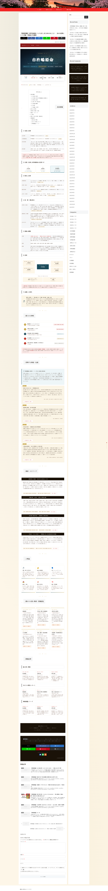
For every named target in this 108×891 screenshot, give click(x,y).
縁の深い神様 (34, 120)
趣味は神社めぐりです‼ (26, 45)
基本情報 (32, 94)
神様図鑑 (32, 45)
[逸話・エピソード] (106, 445)
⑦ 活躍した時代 (35, 107)
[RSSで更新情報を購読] (45, 754)
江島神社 (42, 740)
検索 (70, 14)
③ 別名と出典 (35, 100)
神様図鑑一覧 (36, 727)
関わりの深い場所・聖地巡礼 (37, 116)
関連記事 (32, 118)
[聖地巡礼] (106, 447)
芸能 (51, 740)
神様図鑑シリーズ (35, 123)
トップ (30, 727)
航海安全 (47, 740)
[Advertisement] (42, 23)
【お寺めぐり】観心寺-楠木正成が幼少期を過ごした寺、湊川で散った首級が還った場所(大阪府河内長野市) (79, 34)
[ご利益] (106, 446)
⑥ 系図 (33, 105)
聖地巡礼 (48, 727)
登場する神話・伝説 (35, 110)
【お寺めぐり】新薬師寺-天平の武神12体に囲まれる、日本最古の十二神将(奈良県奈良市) (78, 54)
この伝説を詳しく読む (27, 420)
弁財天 (38, 740)
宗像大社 (28, 740)
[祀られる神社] (106, 443)
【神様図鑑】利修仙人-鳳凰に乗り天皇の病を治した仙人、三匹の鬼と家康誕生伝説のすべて (79, 27)
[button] (61, 38)
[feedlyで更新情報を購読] (43, 754)
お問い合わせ (54, 727)
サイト (21, 863)
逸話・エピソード (34, 112)
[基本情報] (106, 442)
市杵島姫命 (33, 740)
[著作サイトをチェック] (40, 754)
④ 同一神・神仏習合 (36, 101)
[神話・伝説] (106, 444)
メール (22, 859)
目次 (37, 92)
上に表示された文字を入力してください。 (30, 871)
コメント (23, 841)
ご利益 (32, 114)
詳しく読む (54, 493)
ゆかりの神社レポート (36, 121)
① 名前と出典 (35, 96)
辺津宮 (58, 740)
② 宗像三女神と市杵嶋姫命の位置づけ (39, 98)
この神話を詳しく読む (27, 401)
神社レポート (42, 727)
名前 (22, 854)
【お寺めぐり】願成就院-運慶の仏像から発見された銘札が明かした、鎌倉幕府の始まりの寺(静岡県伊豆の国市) (79, 41)
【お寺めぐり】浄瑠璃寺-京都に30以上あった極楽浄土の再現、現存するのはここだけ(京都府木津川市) (79, 47)
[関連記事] (106, 448)
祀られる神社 (33, 109)
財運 (55, 740)
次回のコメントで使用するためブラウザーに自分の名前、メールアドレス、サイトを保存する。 (43, 867)
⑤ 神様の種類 (35, 103)
